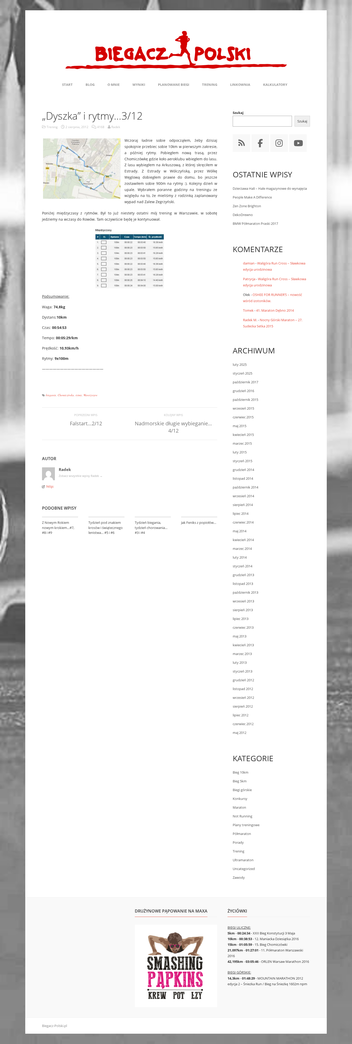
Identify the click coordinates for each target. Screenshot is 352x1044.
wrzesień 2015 (243, 408)
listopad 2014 (243, 478)
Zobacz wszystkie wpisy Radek (81, 476)
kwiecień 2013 (243, 645)
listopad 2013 (243, 583)
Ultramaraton (243, 860)
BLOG (90, 84)
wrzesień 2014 (243, 496)
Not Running (242, 816)
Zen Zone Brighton (247, 206)
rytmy (79, 395)
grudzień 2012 (243, 680)
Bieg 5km (240, 781)
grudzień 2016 (243, 390)
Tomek (248, 310)
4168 (100, 127)
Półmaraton (242, 833)
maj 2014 (239, 531)
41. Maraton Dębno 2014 (275, 310)
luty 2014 (240, 557)
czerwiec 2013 (243, 627)
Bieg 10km (240, 772)
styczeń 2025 (242, 373)
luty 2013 (240, 662)
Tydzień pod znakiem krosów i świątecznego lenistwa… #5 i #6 (105, 527)
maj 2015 (239, 426)
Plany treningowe (246, 825)
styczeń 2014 (242, 566)
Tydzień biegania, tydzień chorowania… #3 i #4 (151, 527)
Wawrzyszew (90, 395)
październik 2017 (245, 382)
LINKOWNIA (240, 84)
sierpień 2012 (243, 706)
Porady (238, 842)
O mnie (113, 84)
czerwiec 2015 (243, 417)
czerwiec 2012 (243, 724)
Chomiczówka (66, 395)
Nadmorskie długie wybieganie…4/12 (173, 427)
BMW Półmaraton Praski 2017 (255, 223)
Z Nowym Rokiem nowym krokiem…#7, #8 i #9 (58, 527)
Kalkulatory (275, 84)
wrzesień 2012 (243, 697)
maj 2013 (239, 636)
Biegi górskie (242, 790)
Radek (65, 469)
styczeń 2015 (242, 461)
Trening (52, 127)
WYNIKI (138, 84)
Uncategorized (244, 868)
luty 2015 (240, 452)
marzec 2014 (242, 548)
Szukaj (238, 112)
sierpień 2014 (243, 504)
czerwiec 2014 (243, 522)
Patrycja (249, 279)
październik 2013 (245, 592)
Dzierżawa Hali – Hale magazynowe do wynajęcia (270, 188)
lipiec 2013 (240, 618)
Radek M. (250, 320)
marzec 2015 (242, 443)
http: (50, 486)
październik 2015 (245, 399)
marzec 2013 (242, 653)
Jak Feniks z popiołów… (198, 522)
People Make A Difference (252, 197)
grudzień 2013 (243, 575)
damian (249, 263)
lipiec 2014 (240, 513)
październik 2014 (245, 487)
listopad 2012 (243, 688)
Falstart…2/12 (86, 423)
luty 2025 (240, 364)
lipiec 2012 (240, 715)
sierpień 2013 (243, 610)
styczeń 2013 (242, 671)
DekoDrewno (243, 214)
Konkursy (240, 798)
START (67, 84)
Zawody (239, 877)
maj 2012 (239, 732)
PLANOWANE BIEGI (173, 84)
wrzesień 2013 (243, 601)
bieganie (51, 395)
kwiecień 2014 (243, 539)
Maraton (239, 807)
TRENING (209, 84)
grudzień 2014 (243, 469)
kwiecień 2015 (243, 434)
